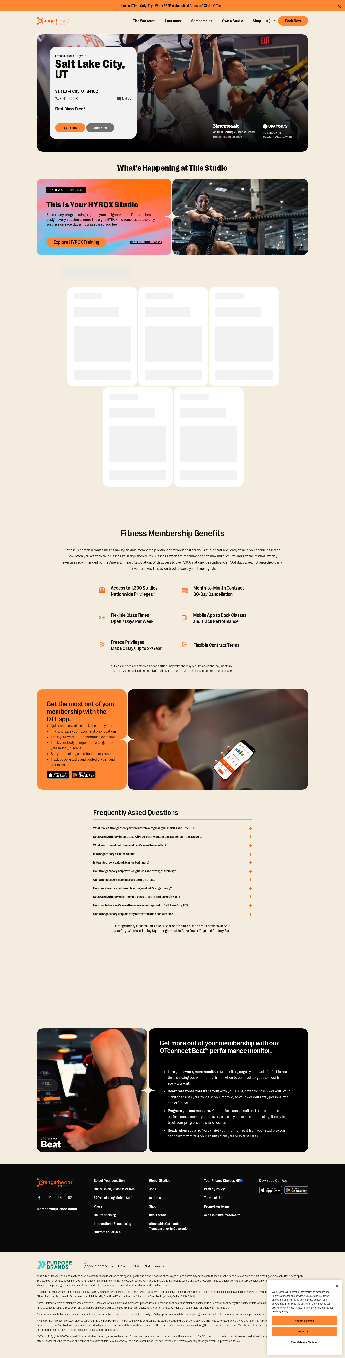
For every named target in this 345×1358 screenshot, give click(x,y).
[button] (270, 20)
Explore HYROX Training (76, 242)
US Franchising (105, 1215)
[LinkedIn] (70, 1197)
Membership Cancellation (57, 1209)
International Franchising (112, 1224)
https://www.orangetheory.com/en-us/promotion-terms (208, 1341)
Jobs (152, 1189)
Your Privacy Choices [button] (219, 1181)
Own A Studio (232, 21)
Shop (257, 21)
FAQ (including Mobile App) (113, 1198)
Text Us (126, 98)
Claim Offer (212, 6)
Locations (173, 21)
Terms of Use (213, 1198)
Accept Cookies (304, 1320)
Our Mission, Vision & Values (114, 1189)
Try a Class (70, 128)
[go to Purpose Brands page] (55, 1264)
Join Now (100, 128)
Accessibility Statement (222, 1215)
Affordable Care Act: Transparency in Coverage (168, 1226)
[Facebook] (39, 1197)
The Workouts (144, 21)
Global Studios (159, 1181)
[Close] (336, 1286)
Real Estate (157, 1215)
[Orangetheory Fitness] (55, 1182)
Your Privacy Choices (304, 1342)
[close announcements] (339, 6)
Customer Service (107, 1232)
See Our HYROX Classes (146, 242)
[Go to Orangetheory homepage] (53, 21)
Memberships (201, 21)
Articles (155, 1198)
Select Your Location (109, 1181)
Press (98, 1206)
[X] (49, 1197)
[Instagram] (60, 1197)
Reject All (304, 1331)
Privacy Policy (214, 1189)
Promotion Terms (217, 1206)
